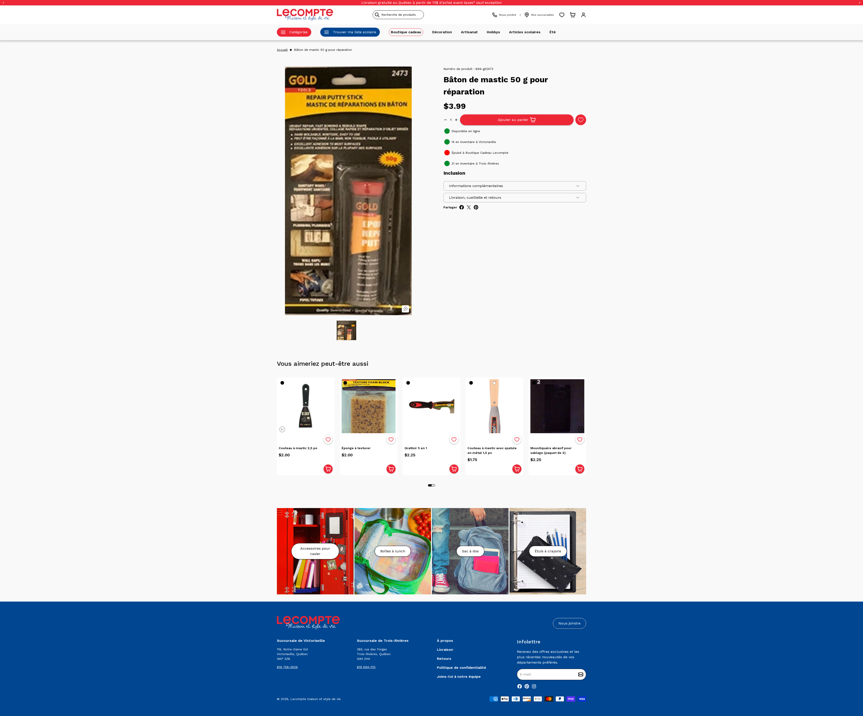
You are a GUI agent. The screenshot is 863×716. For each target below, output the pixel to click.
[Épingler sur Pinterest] (476, 207)
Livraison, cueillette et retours (475, 197)
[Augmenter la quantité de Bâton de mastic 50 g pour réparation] (456, 119)
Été (552, 32)
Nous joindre (507, 14)
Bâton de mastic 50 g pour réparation (323, 49)
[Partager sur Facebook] (461, 207)
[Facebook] (519, 686)
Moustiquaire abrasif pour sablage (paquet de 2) (551, 450)
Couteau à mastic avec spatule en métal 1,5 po (492, 450)
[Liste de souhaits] (562, 15)
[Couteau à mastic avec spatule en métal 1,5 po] (494, 406)
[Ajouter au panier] (328, 468)
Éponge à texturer (356, 448)
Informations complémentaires (476, 186)
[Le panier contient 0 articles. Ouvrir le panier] (572, 15)
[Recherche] (377, 15)
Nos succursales (542, 14)
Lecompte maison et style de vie (315, 699)
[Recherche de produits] (419, 14)
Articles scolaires (524, 32)
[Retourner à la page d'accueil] (308, 622)
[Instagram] (534, 686)
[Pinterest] (526, 686)
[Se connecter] (583, 15)
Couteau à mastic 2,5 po (298, 448)
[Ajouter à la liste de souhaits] (328, 439)
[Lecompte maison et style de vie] (305, 14)
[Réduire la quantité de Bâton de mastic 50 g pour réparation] (445, 119)
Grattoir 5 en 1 (416, 448)
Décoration (442, 32)
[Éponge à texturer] (369, 406)
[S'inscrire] (580, 674)
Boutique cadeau (406, 32)
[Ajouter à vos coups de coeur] (580, 119)
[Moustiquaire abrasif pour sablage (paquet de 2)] (557, 406)
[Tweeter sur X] (469, 207)
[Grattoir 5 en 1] (431, 406)
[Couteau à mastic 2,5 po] (306, 406)
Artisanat (469, 32)
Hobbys (493, 32)
